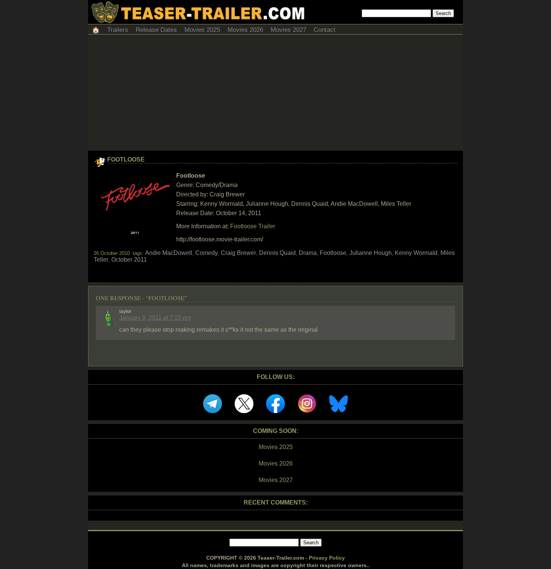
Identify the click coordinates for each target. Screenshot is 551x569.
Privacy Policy (327, 558)
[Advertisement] (275, 94)
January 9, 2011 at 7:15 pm (155, 317)
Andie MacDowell (168, 253)
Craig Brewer (238, 253)
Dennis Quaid (277, 253)
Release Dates (156, 29)
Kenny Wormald (416, 253)
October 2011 (129, 259)
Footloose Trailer (252, 226)
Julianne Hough (370, 253)
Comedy (206, 253)
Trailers (117, 29)
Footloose (126, 159)
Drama (308, 253)
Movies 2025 (202, 29)
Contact (324, 29)
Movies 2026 (245, 29)
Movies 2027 (288, 29)
